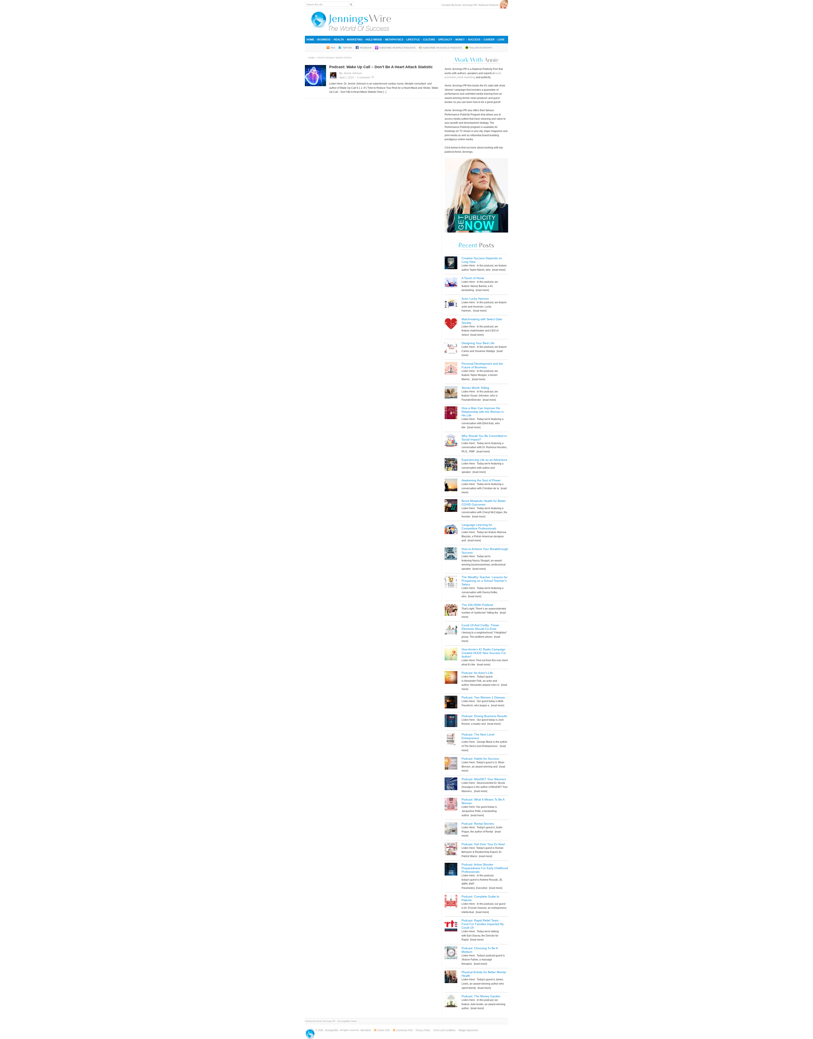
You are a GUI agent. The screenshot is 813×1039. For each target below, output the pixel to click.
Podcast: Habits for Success (480, 758)
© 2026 (320, 1030)
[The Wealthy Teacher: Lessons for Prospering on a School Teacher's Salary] (451, 582)
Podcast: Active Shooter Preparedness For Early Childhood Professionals (485, 868)
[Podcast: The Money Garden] (451, 1002)
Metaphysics (394, 39)
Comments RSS (404, 1030)
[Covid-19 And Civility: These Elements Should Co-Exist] (451, 630)
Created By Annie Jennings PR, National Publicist (470, 5)
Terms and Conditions (444, 1030)
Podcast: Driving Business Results (484, 716)
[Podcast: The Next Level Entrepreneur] (451, 740)
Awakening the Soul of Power (481, 480)
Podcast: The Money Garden (481, 996)
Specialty (445, 39)
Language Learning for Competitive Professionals (479, 526)
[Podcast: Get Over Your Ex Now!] (451, 849)
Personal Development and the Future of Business (482, 365)
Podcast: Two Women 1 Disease (483, 697)
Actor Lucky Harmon (475, 298)
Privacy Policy (423, 1030)
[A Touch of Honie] (451, 283)
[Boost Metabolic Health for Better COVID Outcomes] (451, 506)
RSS (333, 48)
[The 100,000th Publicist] (451, 610)
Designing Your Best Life (478, 343)
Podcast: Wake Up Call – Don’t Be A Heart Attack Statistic (381, 67)
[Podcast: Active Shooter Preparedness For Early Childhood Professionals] (451, 870)
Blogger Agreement (468, 1030)
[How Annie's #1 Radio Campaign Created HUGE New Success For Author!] (451, 655)
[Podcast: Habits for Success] (451, 764)
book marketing (466, 77)
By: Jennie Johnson (350, 73)
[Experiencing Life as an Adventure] (451, 465)
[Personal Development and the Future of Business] (451, 369)
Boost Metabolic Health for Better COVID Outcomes (484, 502)
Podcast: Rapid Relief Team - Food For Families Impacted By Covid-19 (483, 924)
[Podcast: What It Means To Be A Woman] (451, 805)
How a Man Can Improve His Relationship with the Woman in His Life (483, 411)
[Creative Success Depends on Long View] (451, 263)
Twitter (348, 48)
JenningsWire (332, 1030)
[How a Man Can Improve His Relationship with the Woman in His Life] (451, 413)
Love (501, 39)
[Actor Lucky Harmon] (451, 304)
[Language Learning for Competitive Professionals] (451, 530)
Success (474, 39)
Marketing (354, 39)
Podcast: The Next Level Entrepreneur (478, 736)
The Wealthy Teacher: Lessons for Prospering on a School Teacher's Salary (484, 580)
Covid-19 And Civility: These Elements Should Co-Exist (480, 626)
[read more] (498, 269)
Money (460, 39)
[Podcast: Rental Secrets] (451, 829)
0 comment (363, 77)
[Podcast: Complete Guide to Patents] (451, 902)
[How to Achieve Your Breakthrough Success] (451, 554)
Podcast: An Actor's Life (477, 673)
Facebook (366, 48)
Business (323, 39)
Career (489, 39)
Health (339, 39)
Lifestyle (413, 39)
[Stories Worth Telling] (451, 393)
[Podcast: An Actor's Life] (451, 678)
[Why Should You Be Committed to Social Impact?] (451, 441)
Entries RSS (383, 1030)
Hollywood (374, 39)
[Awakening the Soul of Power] (451, 486)
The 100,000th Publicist (477, 605)
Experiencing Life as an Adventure (484, 459)
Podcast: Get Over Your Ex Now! (483, 844)
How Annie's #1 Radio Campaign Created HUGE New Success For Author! (484, 653)
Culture (429, 39)
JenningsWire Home (347, 1021)
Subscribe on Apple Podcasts (397, 48)
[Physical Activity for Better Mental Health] (451, 977)
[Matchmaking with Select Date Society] (451, 324)
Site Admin (365, 1030)
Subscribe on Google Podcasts (442, 48)
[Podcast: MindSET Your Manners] (451, 784)
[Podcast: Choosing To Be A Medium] (451, 953)
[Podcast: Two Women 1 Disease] (451, 703)
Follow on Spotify (480, 48)
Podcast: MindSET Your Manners (484, 779)
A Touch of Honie (473, 278)
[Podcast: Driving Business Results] (451, 721)
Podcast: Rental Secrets (478, 823)
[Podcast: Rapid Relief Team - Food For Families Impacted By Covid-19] (451, 926)
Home (310, 39)
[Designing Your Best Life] (451, 348)
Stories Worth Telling (475, 387)
